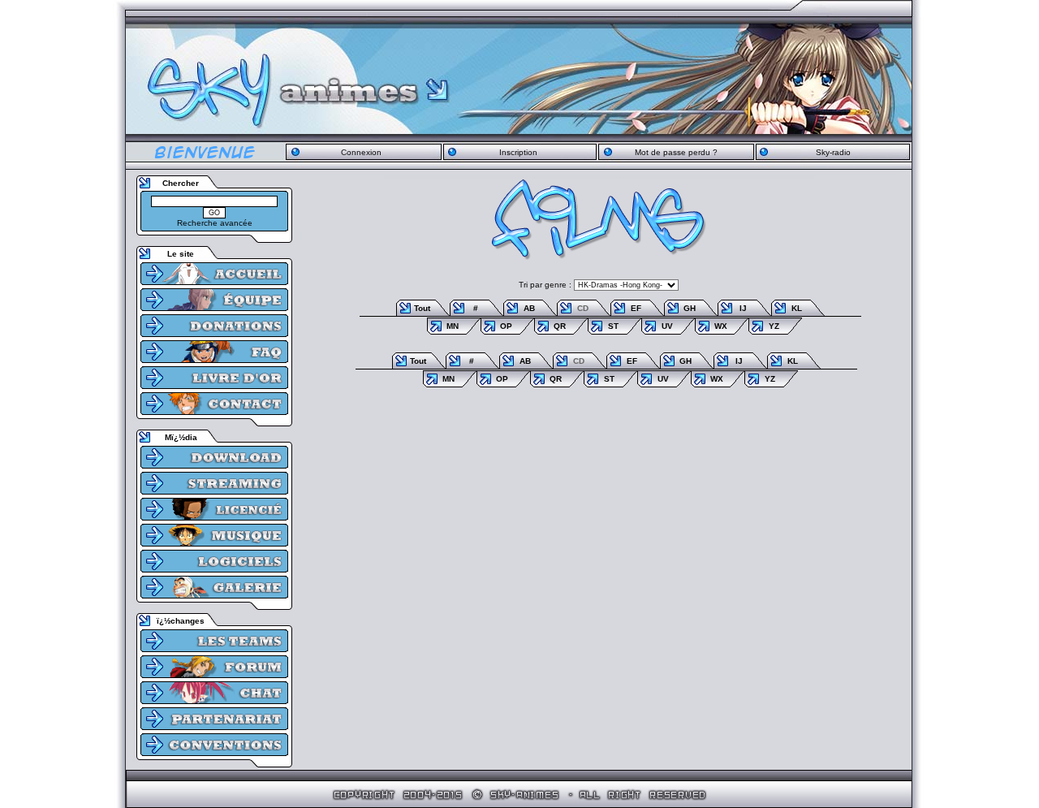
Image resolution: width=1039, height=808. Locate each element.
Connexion (361, 152)
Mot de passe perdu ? (676, 152)
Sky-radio (833, 152)
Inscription (518, 152)
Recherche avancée (214, 222)
